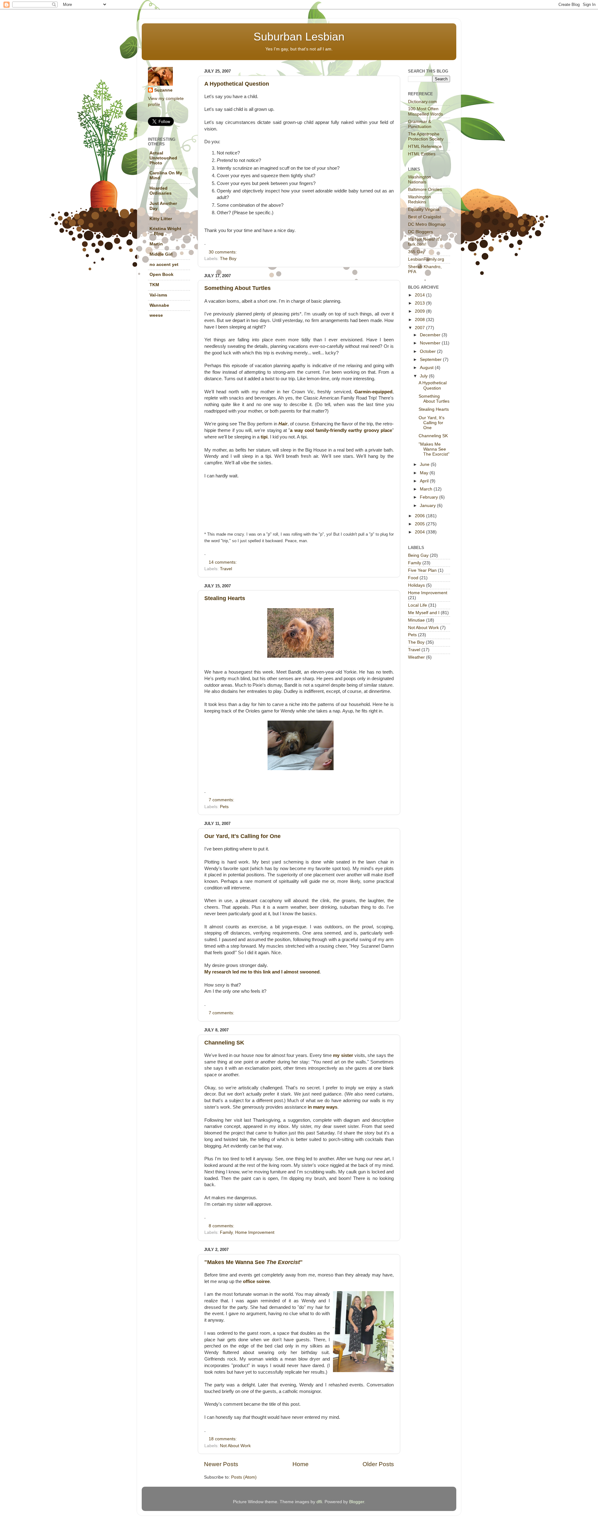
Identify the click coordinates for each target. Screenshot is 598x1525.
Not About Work (235, 1445)
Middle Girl (161, 254)
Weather (416, 657)
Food (413, 577)
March (427, 489)
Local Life (417, 605)
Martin (156, 244)
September (431, 359)
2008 (420, 319)
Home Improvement (254, 1232)
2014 (420, 295)
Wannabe (159, 305)
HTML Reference (425, 146)
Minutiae (416, 620)
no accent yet (164, 264)
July (424, 376)
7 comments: (222, 800)
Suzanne (163, 90)
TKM (154, 284)
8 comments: (222, 1226)
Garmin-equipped (373, 391)
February (429, 497)
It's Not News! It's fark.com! (425, 242)
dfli (319, 1501)
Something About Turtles (237, 288)
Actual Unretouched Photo (163, 158)
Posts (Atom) (244, 1477)
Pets (224, 806)
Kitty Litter (161, 218)
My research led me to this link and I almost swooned (262, 971)
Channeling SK (224, 1043)
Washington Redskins (419, 199)
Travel (226, 568)
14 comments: (223, 562)
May (425, 473)
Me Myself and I (423, 612)
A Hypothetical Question (236, 84)
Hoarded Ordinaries (161, 191)
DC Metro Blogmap (427, 224)
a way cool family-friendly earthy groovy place (341, 430)
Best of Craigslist (424, 217)
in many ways (322, 1107)
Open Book (161, 274)
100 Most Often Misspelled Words (425, 111)
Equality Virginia (423, 209)
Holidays (416, 585)
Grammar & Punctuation (419, 124)
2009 (420, 311)
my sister (343, 1055)
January (428, 505)
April (425, 481)
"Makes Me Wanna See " (253, 1262)
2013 (420, 303)
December (431, 335)
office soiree (256, 1281)
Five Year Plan (422, 570)
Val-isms (158, 295)
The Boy (228, 258)
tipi (264, 436)
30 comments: (223, 252)
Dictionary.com (422, 101)
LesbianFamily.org (426, 259)
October (428, 351)
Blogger (356, 1501)
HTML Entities (421, 154)
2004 (420, 532)
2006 (420, 516)
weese (156, 315)
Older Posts (378, 1464)
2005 (420, 524)
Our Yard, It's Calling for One (242, 836)
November (431, 343)
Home (300, 1464)
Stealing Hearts (224, 598)
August (427, 367)
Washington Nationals (419, 179)
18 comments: (223, 1439)
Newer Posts (221, 1464)
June (425, 464)
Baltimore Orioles (425, 189)
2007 (420, 327)
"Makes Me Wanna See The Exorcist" (434, 449)
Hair (282, 423)
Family (226, 1232)
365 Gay (416, 251)
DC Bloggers (420, 232)
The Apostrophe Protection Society (426, 136)
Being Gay (418, 555)
